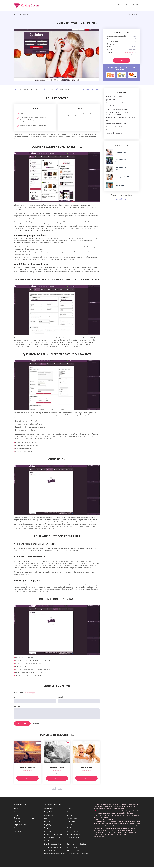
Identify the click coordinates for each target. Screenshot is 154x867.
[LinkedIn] (88, 89)
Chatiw (69, 812)
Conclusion (110, 121)
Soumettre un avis (112, 130)
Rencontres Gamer (73, 850)
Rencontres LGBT (73, 831)
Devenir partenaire (20, 828)
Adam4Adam (48, 809)
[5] (34, 693)
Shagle (46, 828)
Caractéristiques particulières (116, 106)
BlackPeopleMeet (72, 818)
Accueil (16, 809)
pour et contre (111, 100)
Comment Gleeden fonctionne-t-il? (117, 103)
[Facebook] (83, 89)
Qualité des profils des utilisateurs (117, 109)
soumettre (22, 723)
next (60, 788)
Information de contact (114, 127)
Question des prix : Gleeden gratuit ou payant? (122, 117)
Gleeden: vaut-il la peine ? (114, 97)
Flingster (47, 818)
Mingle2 (69, 815)
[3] (30, 693)
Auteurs (17, 815)
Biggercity (47, 825)
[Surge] (109, 152)
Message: (18, 706)
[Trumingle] (109, 177)
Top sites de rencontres (114, 133)
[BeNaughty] (132, 75)
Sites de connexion (73, 838)
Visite (122, 60)
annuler (35, 723)
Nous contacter (19, 821)
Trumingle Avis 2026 (122, 177)
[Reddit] (116, 199)
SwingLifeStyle (49, 812)
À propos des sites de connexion (25, 818)
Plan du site (18, 831)
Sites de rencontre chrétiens (76, 844)
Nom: (16, 697)
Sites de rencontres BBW (52, 844)
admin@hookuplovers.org (102, 811)
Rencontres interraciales (52, 838)
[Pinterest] (97, 89)
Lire (27, 774)
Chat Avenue (48, 815)
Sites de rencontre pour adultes (77, 854)
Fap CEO (69, 825)
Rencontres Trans (50, 850)
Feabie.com (71, 821)
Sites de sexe (48, 841)
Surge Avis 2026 (120, 152)
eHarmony (47, 831)
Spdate (69, 828)
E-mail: (60, 697)
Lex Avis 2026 (119, 185)
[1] (25, 693)
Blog (126, 5)
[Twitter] (92, 89)
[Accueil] (26, 5)
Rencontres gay (72, 847)
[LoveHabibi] (109, 169)
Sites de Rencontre (73, 834)
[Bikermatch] (109, 160)
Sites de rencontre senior (52, 847)
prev (54, 788)
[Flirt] (110, 75)
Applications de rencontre (53, 834)
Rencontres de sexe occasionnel (77, 841)
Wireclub (47, 821)
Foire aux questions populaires (116, 124)
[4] (32, 693)
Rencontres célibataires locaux (54, 854)
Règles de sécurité (20, 825)
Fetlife (69, 809)
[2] (28, 693)
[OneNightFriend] (121, 75)
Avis (118, 5)
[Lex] (109, 185)
